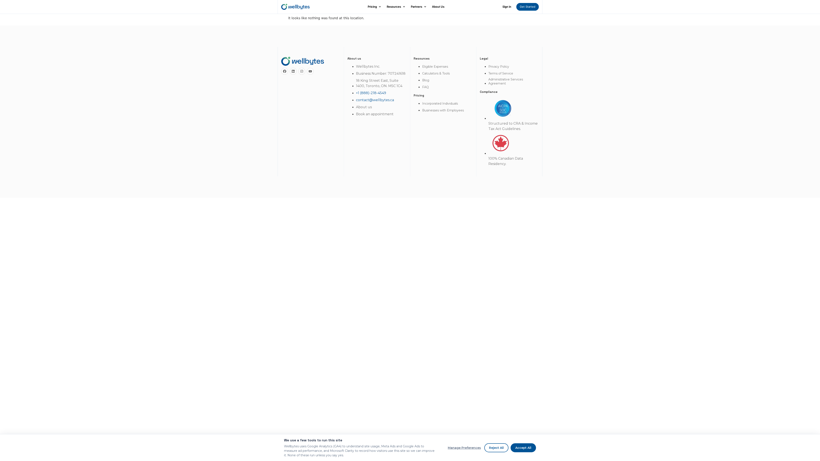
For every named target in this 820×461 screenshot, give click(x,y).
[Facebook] (284, 71)
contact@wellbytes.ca (375, 100)
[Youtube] (310, 71)
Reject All (496, 448)
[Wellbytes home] (295, 7)
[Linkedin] (293, 71)
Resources (394, 6)
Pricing (372, 6)
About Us (438, 6)
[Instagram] (301, 71)
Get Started (527, 6)
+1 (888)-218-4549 (371, 93)
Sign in (506, 6)
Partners (416, 6)
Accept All (523, 448)
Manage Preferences (464, 448)
